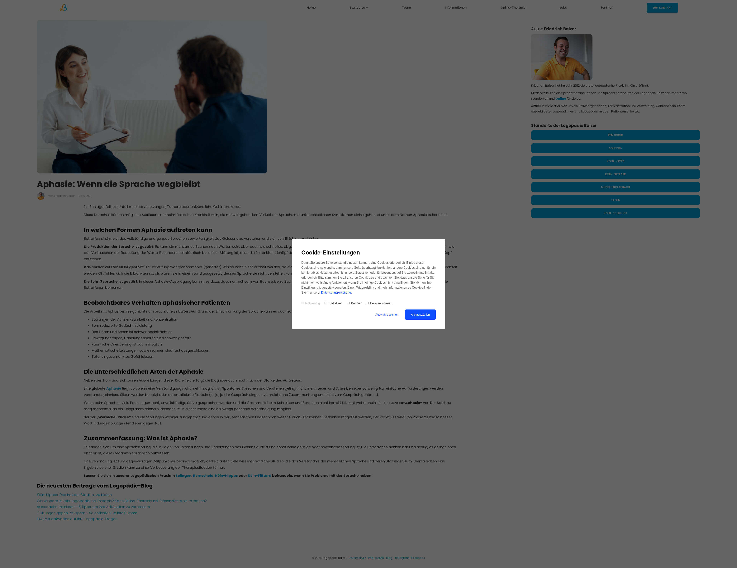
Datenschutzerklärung (336, 292)
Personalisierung (381, 303)
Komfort (356, 303)
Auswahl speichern (387, 314)
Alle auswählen (420, 314)
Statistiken (335, 303)
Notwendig (312, 303)
